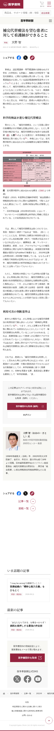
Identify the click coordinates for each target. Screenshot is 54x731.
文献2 (41, 190)
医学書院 (11, 4)
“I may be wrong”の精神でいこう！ (27, 586)
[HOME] (4, 693)
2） (16, 134)
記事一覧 (27, 693)
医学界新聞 (14, 693)
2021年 (39, 693)
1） (10, 82)
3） (26, 138)
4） (16, 325)
